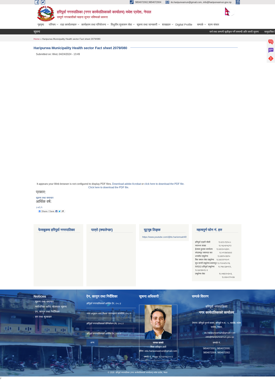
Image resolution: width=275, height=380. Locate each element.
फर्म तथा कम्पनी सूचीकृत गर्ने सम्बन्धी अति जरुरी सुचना (225, 31)
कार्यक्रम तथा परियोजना (93, 24)
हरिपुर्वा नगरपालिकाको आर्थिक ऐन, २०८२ (103, 333)
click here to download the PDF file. (164, 184)
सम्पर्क (200, 24)
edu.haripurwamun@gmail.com (161, 351)
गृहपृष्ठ (41, 24)
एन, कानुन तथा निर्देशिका (47, 311)
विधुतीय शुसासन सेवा (121, 24)
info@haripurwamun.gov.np (220, 336)
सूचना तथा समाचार (44, 197)
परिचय (52, 24)
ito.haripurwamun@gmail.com (219, 332)
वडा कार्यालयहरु (68, 24)
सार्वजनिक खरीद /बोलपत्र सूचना (51, 306)
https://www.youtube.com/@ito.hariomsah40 (164, 237)
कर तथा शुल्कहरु (43, 316)
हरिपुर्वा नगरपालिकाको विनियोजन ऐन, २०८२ (104, 323)
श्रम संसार (213, 24)
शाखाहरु (166, 24)
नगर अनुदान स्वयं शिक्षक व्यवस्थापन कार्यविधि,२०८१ (108, 313)
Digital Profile (183, 24)
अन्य (92, 342)
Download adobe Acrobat (126, 184)
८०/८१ (39, 207)
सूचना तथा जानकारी (147, 24)
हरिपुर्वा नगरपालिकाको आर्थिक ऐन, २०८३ (103, 303)
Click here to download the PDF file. (108, 187)
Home (37, 39)
